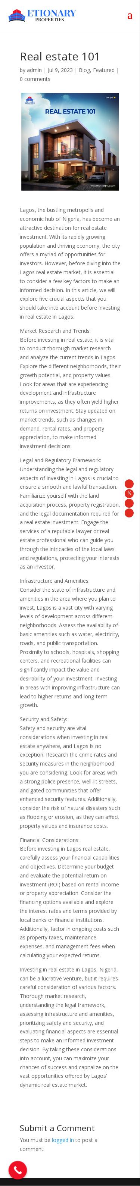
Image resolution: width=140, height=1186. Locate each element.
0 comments (35, 78)
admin (34, 69)
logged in (63, 1139)
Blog (84, 69)
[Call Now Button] (18, 1170)
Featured (104, 69)
